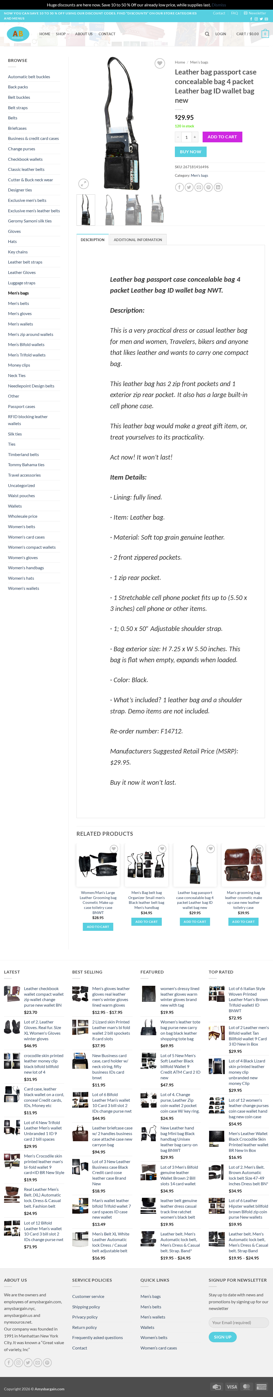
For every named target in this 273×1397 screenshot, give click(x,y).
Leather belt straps (25, 261)
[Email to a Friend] (198, 187)
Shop (61, 34)
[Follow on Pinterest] (47, 1362)
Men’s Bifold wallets (26, 344)
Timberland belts (23, 454)
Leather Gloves (22, 272)
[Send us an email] (266, 19)
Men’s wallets (152, 1316)
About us (84, 34)
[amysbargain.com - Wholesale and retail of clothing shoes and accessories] (17, 33)
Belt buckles (19, 97)
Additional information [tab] (138, 240)
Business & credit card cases (33, 138)
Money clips (19, 364)
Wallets (15, 505)
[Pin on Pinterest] (208, 187)
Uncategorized (21, 485)
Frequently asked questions (97, 1337)
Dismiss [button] (219, 4)
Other (13, 395)
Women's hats (21, 577)
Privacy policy (85, 1316)
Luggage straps (21, 282)
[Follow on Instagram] (256, 19)
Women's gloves (23, 557)
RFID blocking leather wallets (28, 420)
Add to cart (222, 136)
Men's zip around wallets (30, 334)
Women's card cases (26, 536)
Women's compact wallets (32, 547)
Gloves (14, 231)
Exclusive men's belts (27, 200)
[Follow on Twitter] (261, 19)
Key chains (18, 251)
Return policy (84, 1327)
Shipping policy (86, 1306)
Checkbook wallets (25, 159)
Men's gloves (20, 313)
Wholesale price (22, 516)
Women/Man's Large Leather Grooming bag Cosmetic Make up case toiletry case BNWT (98, 902)
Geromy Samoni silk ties (30, 220)
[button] (255, 13)
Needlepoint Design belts (31, 385)
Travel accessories (24, 474)
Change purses (21, 148)
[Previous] (85, 123)
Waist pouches (21, 495)
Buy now (190, 151)
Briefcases (17, 128)
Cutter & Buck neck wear (30, 179)
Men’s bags (150, 1296)
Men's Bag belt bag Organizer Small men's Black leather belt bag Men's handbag (146, 900)
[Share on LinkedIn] (218, 187)
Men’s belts (150, 1306)
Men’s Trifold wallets (27, 354)
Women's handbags (26, 567)
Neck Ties (17, 375)
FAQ (234, 13)
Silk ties (15, 433)
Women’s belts (153, 1337)
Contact (219, 13)
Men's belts (18, 303)
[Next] (158, 123)
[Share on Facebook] (179, 187)
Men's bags (18, 292)
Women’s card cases (158, 1347)
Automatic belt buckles (29, 76)
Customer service (88, 1296)
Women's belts (21, 526)
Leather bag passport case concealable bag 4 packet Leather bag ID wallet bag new (195, 900)
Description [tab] (93, 240)
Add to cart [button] (98, 926)
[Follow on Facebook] (251, 19)
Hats (12, 241)
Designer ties (20, 189)
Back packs (18, 86)
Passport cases (21, 406)
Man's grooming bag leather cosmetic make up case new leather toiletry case (243, 900)
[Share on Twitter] (189, 187)
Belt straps (18, 107)
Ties (11, 443)
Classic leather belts (26, 169)
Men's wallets (20, 323)
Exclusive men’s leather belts (34, 210)
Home (44, 34)
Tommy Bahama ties (26, 464)
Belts (12, 117)
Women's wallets (23, 588)
